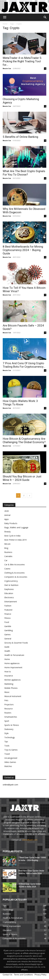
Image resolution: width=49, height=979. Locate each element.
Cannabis (8, 556)
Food (6, 622)
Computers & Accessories (15, 577)
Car (5, 560)
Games (7, 634)
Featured (8, 609)
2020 (6, 511)
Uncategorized (10, 758)
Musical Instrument (12, 696)
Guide (6, 647)
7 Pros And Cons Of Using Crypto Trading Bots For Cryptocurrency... (24, 365)
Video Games (10, 762)
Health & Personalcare (14, 655)
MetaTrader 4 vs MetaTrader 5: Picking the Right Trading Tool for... (22, 61)
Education (8, 593)
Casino (7, 568)
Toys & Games (11, 749)
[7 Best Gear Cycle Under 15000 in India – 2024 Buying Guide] (9, 861)
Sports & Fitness (11, 725)
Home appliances (12, 663)
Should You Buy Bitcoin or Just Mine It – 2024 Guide (22, 478)
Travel (7, 754)
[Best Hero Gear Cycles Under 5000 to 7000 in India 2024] (9, 874)
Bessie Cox (7, 68)
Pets (6, 700)
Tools (6, 745)
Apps (6, 519)
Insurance (8, 675)
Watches (8, 766)
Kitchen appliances (12, 679)
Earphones (9, 589)
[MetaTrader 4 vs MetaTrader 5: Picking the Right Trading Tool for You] (24, 43)
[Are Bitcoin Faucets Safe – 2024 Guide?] (24, 311)
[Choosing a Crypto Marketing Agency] (24, 85)
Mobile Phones (11, 688)
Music (7, 692)
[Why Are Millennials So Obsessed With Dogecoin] (24, 194)
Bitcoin (7, 544)
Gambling (8, 630)
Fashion (7, 605)
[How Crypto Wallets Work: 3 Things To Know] (24, 387)
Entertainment (10, 601)
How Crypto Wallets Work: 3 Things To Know (20, 402)
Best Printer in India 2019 (15, 539)
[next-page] (29, 495)
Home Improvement (13, 667)
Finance (7, 614)
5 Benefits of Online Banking (20, 136)
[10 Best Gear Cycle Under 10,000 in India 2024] (9, 887)
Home (5, 24)
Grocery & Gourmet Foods (16, 642)
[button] (4, 17)
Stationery (8, 729)
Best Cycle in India (12, 535)
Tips (6, 741)
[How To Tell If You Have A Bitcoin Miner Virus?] (24, 273)
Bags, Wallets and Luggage (16, 527)
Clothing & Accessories (14, 572)
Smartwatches (10, 717)
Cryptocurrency (11, 581)
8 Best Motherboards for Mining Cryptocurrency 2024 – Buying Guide (23, 250)
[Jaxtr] (24, 7)
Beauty (7, 531)
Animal (7, 515)
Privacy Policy (40, 975)
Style (6, 733)
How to (7, 671)
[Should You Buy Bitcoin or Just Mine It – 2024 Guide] (24, 462)
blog (6, 548)
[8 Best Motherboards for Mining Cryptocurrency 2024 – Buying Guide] (24, 232)
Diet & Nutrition (11, 585)
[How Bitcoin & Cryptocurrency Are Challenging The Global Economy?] (24, 424)
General (7, 638)
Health (7, 651)
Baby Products (10, 523)
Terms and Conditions (23, 975)
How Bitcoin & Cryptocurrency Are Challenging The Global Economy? (24, 440)
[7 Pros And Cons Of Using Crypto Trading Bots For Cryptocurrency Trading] (24, 349)
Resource (8, 708)
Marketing (8, 684)
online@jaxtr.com (29, 839)
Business (8, 552)
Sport (6, 721)
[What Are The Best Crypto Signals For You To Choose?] (24, 157)
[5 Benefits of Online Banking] (24, 122)
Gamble (7, 626)
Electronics (9, 597)
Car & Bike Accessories (14, 564)
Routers (7, 712)
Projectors (9, 704)
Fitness (7, 618)
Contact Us (7, 975)
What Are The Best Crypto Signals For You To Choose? (24, 172)
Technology (9, 737)
